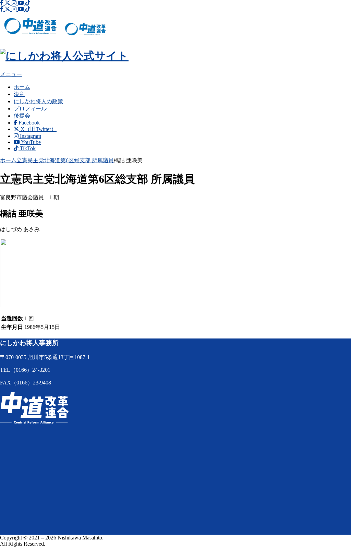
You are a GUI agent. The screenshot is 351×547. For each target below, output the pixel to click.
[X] (8, 3)
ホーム (22, 87)
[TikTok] (27, 3)
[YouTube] (21, 3)
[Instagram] (15, 3)
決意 (19, 94)
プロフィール (30, 108)
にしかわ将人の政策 (38, 101)
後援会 (22, 116)
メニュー (11, 74)
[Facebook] (2, 3)
